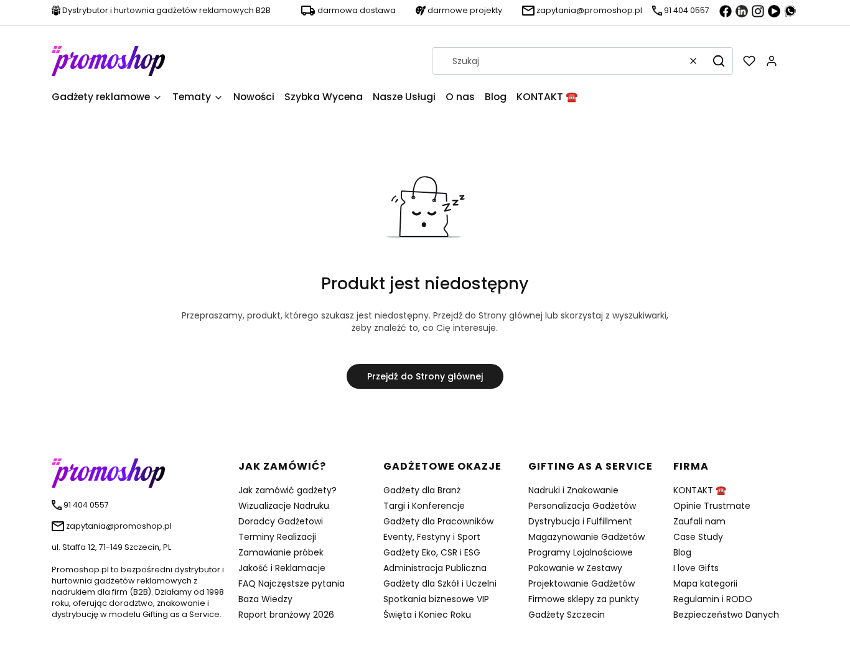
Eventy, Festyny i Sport (431, 537)
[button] (719, 61)
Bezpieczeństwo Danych (726, 614)
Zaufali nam (699, 521)
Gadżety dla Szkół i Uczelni (440, 583)
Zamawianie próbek (281, 552)
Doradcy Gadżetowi (280, 521)
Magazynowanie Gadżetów (586, 537)
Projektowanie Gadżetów (581, 583)
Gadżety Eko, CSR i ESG (431, 552)
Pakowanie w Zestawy (575, 568)
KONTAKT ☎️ (699, 490)
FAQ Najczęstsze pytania (291, 583)
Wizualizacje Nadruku (283, 506)
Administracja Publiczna (435, 568)
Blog (682, 552)
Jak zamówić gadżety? (287, 490)
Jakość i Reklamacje (281, 568)
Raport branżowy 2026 (286, 614)
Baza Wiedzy (265, 599)
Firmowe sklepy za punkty (583, 599)
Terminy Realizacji (277, 537)
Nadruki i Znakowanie (573, 490)
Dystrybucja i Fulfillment (580, 521)
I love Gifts (696, 568)
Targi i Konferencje (424, 506)
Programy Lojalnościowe (580, 552)
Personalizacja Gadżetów (582, 506)
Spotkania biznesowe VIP (436, 599)
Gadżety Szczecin (566, 614)
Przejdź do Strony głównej (425, 376)
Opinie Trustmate (711, 506)
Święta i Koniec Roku (427, 614)
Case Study (698, 537)
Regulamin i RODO (712, 599)
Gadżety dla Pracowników (438, 521)
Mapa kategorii (705, 583)
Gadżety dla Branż (421, 490)
